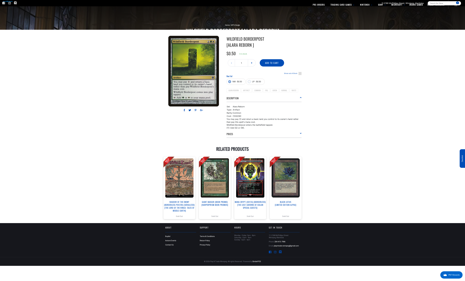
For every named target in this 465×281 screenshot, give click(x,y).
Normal (284, 90)
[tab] (264, 99)
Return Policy (205, 241)
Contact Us (169, 245)
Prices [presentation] (230, 134)
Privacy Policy (205, 245)
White (294, 90)
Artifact (246, 90)
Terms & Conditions (207, 236)
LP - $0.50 (256, 82)
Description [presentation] (233, 98)
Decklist (462, 158)
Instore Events (170, 241)
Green (274, 90)
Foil (266, 90)
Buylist (167, 236)
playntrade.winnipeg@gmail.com (286, 246)
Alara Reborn (234, 90)
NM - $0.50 (237, 82)
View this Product (180, 188)
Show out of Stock (290, 73)
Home (227, 25)
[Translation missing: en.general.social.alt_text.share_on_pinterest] (196, 110)
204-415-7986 (280, 242)
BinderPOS (257, 261)
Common (257, 90)
